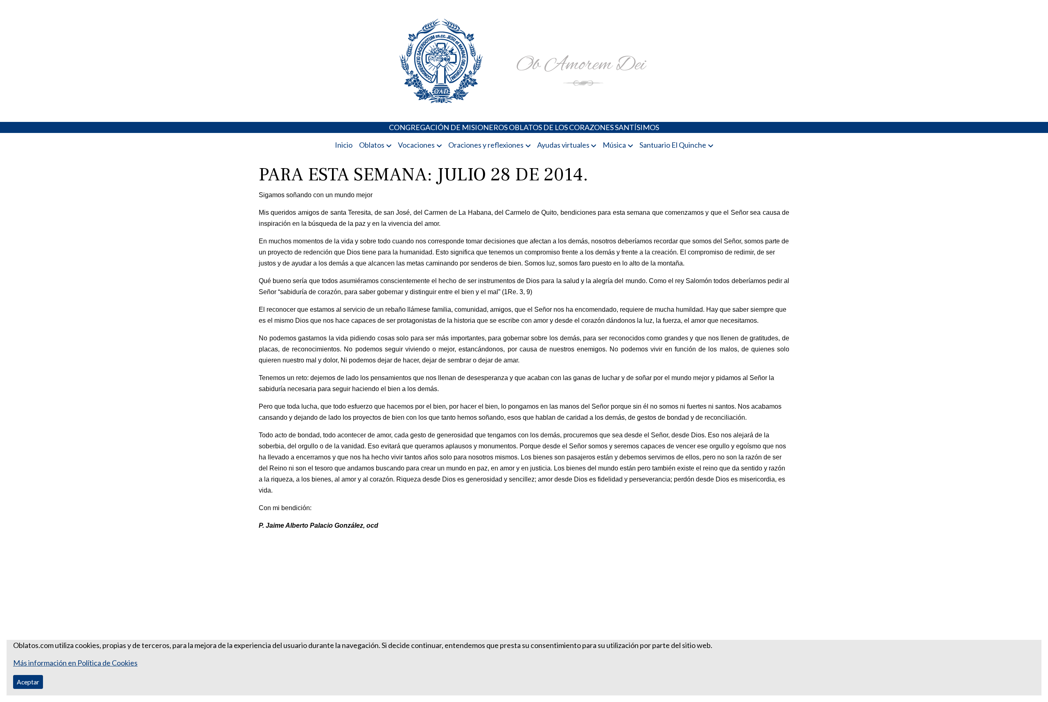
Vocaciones (416, 144)
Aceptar (28, 682)
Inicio (343, 144)
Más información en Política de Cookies (75, 662)
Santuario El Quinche (672, 144)
